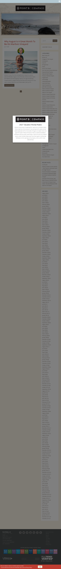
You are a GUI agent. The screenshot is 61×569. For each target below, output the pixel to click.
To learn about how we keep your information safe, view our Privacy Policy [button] (16, 567)
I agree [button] (40, 566)
